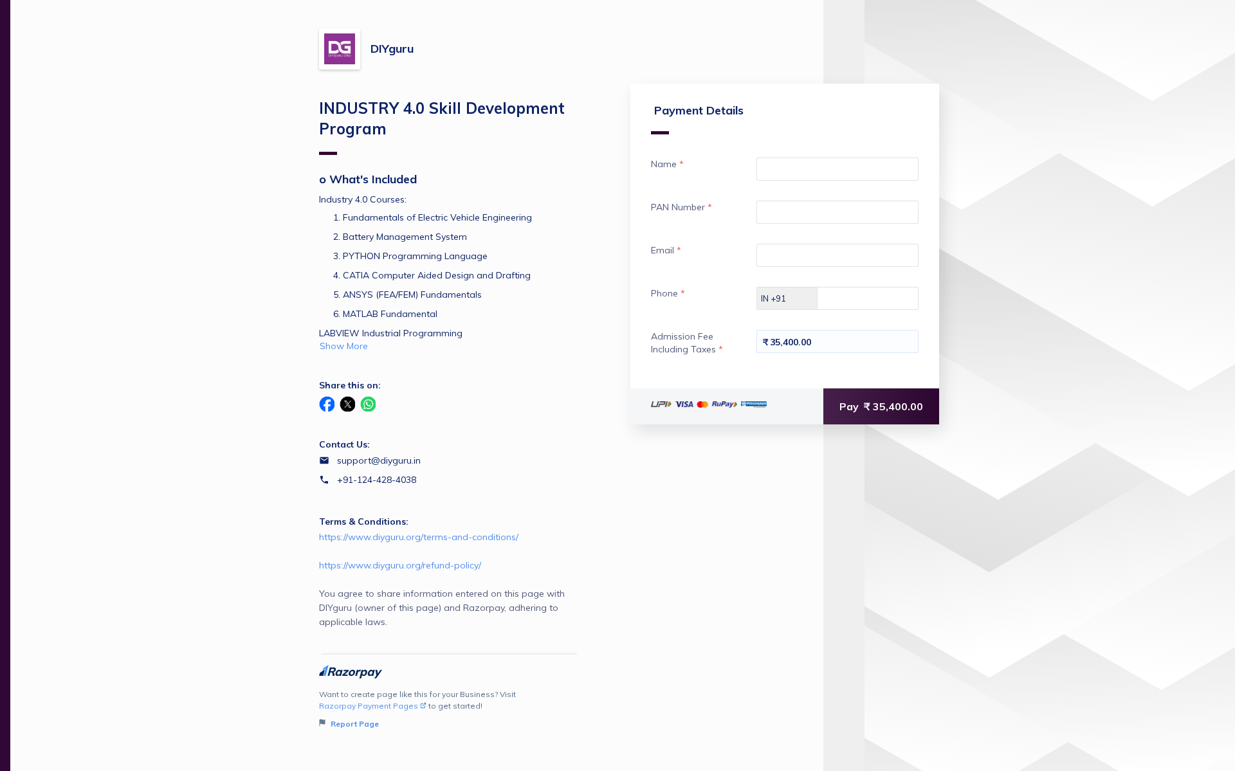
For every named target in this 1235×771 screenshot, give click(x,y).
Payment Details (699, 110)
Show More (344, 345)
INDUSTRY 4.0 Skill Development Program (442, 118)
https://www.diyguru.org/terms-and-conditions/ (418, 537)
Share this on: (350, 385)
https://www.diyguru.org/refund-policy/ (400, 565)
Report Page (354, 724)
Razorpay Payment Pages (368, 706)
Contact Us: (344, 444)
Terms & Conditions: (363, 521)
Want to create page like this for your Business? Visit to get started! (417, 709)
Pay (881, 406)
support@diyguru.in (379, 460)
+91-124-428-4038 (376, 479)
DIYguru (392, 48)
